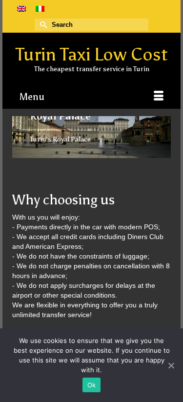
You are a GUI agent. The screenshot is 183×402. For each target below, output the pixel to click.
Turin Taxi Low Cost (92, 54)
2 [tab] (68, 153)
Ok (91, 385)
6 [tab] (115, 153)
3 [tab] (80, 153)
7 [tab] (127, 153)
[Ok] (171, 365)
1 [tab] (56, 153)
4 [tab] (92, 153)
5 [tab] (103, 153)
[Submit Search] (42, 25)
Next (159, 137)
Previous (23, 137)
